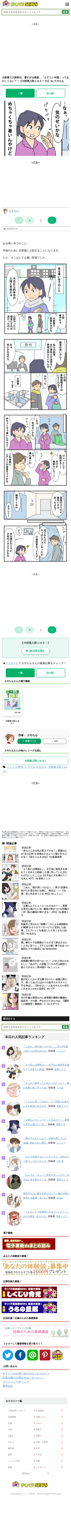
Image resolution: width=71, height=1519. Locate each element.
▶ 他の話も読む (35, 650)
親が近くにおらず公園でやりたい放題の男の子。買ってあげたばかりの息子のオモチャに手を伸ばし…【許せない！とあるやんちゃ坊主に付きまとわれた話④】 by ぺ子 (45, 984)
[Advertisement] (35, 46)
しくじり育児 (15, 767)
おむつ (11, 1442)
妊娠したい (41, 1417)
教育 (10, 1454)
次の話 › (50, 93)
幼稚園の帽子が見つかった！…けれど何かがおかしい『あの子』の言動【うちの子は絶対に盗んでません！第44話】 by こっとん (45, 964)
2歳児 (38, 1435)
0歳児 (38, 1429)
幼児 (38, 1448)
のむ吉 (60, 1161)
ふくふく (61, 1050)
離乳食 (11, 1448)
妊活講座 (40, 1410)
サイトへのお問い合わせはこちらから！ (26, 1373)
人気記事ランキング (17, 1410)
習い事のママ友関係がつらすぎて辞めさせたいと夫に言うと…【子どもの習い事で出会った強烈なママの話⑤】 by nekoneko (45, 945)
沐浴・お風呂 (42, 1442)
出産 (10, 1429)
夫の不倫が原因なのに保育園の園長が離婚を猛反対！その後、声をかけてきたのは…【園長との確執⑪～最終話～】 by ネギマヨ (45, 1000)
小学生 (39, 1454)
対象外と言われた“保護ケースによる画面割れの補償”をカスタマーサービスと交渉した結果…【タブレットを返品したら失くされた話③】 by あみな (44, 929)
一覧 (20, 93)
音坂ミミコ (60, 1069)
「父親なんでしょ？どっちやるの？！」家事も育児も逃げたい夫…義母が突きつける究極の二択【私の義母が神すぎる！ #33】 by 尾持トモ (45, 910)
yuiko (60, 1197)
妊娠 (10, 1423)
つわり (39, 1423)
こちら (8, 837)
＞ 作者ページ (29, 741)
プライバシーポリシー (15, 1381)
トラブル (30, 767)
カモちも (13, 210)
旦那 (38, 1461)
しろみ (60, 1087)
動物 (10, 1467)
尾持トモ (60, 1124)
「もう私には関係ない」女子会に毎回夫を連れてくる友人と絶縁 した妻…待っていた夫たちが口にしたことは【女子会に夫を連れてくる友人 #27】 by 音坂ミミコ (44, 874)
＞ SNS (54, 741)
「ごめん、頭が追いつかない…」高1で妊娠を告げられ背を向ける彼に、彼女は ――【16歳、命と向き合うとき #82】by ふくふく (44, 890)
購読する (10, 1018)
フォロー (10, 663)
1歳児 (10, 1435)
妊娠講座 (12, 1417)
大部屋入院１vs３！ (12, 722)
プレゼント (41, 1467)
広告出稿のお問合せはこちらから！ (23, 1377)
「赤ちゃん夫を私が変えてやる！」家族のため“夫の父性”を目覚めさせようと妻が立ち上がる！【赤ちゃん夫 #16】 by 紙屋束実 (44, 853)
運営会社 (7, 1386)
